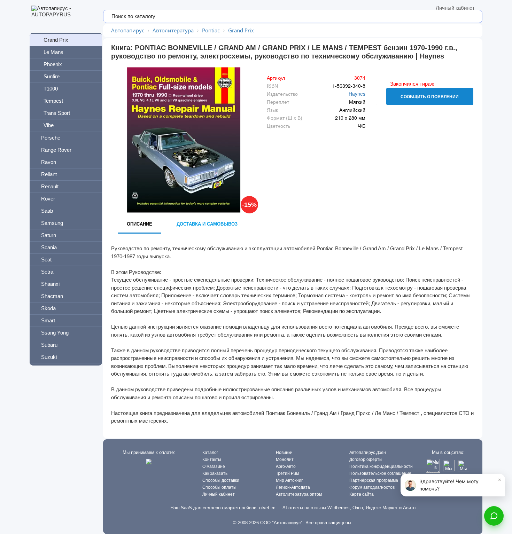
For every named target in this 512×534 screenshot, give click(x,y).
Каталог (210, 452)
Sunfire (52, 76)
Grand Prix (56, 40)
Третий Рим (287, 473)
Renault (50, 186)
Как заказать (214, 473)
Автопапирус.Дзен (367, 452)
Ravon (48, 162)
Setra (47, 272)
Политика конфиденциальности (381, 466)
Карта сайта (361, 494)
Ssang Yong (55, 333)
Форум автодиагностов (372, 487)
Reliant (49, 174)
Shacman (52, 296)
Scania (49, 247)
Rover (48, 199)
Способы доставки (220, 480)
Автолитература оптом (299, 494)
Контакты (211, 459)
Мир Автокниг (289, 480)
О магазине (213, 466)
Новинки (284, 452)
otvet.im (267, 507)
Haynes (357, 93)
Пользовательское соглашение (380, 473)
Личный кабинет (455, 8)
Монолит (285, 459)
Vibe (49, 125)
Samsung (52, 223)
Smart (48, 320)
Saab (47, 211)
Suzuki (49, 357)
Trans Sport (57, 113)
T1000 (51, 89)
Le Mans (53, 52)
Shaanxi (50, 284)
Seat (46, 259)
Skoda (48, 308)
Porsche (50, 138)
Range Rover (56, 150)
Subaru (49, 345)
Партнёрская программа (373, 480)
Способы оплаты (219, 487)
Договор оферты (365, 459)
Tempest (53, 101)
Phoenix (53, 64)
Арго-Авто (286, 466)
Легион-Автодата (293, 487)
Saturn (48, 235)
